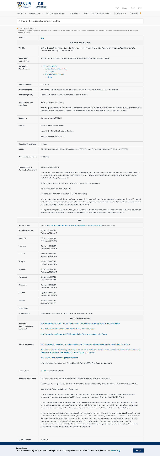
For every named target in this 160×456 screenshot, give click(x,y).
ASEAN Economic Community (56, 69)
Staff (117, 8)
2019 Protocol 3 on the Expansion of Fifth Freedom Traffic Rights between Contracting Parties (74, 334)
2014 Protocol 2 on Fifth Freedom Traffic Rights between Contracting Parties (67, 329)
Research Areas (34, 13)
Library (124, 8)
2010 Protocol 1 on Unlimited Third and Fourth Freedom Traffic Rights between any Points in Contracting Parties (80, 323)
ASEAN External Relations (54, 74)
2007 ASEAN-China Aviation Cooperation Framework (59, 357)
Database (31, 28)
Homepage (22, 28)
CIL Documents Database (55, 13)
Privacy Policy (115, 451)
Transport (51, 71)
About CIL (20, 13)
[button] (25, 13)
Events (86, 13)
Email (133, 8)
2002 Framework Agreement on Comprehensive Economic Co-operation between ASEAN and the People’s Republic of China (85, 344)
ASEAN (44, 371)
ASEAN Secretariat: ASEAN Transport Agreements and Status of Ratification (74, 225)
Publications (74, 13)
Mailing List (134, 13)
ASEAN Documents (50, 66)
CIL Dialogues (119, 13)
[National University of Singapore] (24, 5)
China (50, 77)
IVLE (139, 8)
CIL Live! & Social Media (100, 13)
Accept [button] (138, 450)
